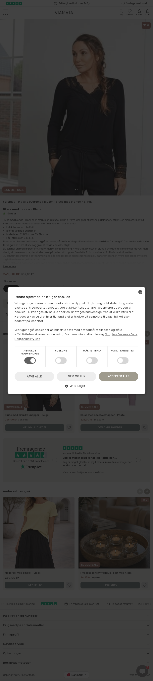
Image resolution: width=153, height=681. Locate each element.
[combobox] (140, 292)
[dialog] (76, 340)
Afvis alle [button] (34, 376)
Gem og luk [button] (76, 376)
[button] (76, 387)
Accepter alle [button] (118, 376)
